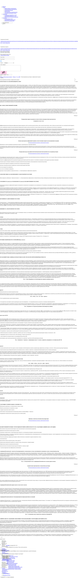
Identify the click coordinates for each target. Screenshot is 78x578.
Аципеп (30, 48)
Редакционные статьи (9, 18)
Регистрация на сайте (12, 565)
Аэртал (40, 48)
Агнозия (6, 41)
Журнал (14, 76)
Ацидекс (75, 48)
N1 (10, 555)
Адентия (18, 41)
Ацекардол (68, 48)
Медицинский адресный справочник (11, 16)
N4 (15, 556)
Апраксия (28, 41)
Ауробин (72, 48)
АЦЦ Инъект (9, 48)
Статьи (4, 7)
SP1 (13, 556)
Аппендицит (48, 41)
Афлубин (43, 48)
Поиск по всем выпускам (7, 559)
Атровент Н (2, 48)
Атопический (10, 41)
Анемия (31, 41)
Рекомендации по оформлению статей (15, 567)
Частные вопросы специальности (11, 9)
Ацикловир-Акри (19, 48)
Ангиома (24, 41)
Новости (4, 6)
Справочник (5, 14)
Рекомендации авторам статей (13, 566)
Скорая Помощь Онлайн (4, 55)
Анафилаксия (2, 41)
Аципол (23, 48)
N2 (11, 555)
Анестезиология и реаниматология (11, 12)
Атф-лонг (37, 48)
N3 (12, 555)
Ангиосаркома (43, 41)
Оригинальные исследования (10, 19)
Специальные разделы (9, 10)
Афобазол (50, 48)
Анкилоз (15, 41)
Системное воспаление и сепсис (10, 13)
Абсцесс (51, 41)
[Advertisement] (19, 2)
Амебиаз (54, 41)
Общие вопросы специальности (10, 8)
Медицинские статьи (10, 561)
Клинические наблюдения (9, 20)
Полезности (5, 17)
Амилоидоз (35, 41)
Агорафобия (75, 41)
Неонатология (7, 11)
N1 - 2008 (18, 76)
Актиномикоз (58, 41)
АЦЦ (6, 48)
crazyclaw (7, 545)
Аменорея (38, 41)
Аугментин (13, 48)
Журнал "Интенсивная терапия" (6, 76)
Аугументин (27, 48)
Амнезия (21, 41)
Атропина (34, 48)
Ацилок (46, 48)
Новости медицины (10, 562)
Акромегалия (67, 41)
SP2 (17, 556)
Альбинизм (63, 41)
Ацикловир (54, 48)
